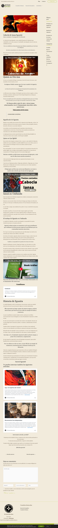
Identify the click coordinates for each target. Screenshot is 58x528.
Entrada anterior (10, 454)
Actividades (38, 5)
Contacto (44, 1)
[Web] (33, 485)
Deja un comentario (7, 37)
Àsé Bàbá (48, 47)
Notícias (48, 59)
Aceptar (41, 526)
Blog (39, 1)
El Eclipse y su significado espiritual (49, 25)
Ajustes (47, 526)
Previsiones (48, 61)
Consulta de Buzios (20, 5)
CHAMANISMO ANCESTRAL (14, 114)
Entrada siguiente (31, 454)
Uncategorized (15, 37)
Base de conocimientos (49, 51)
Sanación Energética (30, 5)
